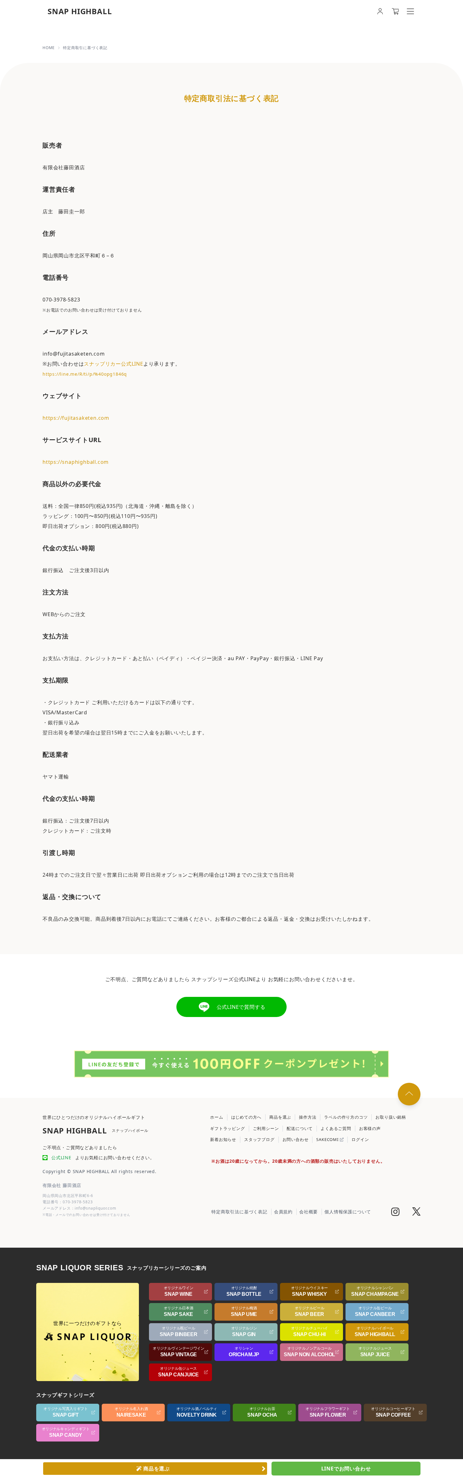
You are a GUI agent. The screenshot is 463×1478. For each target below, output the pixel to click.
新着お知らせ (223, 1139)
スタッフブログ (259, 1139)
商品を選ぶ (280, 1117)
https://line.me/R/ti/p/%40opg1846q (85, 374)
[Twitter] (416, 1212)
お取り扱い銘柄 (390, 1117)
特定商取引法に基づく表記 (239, 1212)
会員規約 (283, 1212)
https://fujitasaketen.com (76, 417)
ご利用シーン (266, 1128)
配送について (300, 1128)
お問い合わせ (296, 1139)
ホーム (216, 1117)
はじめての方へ (246, 1117)
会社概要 (308, 1212)
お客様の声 (370, 1128)
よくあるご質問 (336, 1128)
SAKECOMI (328, 1139)
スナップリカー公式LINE (113, 363)
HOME (49, 47)
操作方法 (307, 1117)
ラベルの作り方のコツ (346, 1117)
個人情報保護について (347, 1212)
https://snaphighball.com (76, 461)
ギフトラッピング (227, 1128)
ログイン (360, 1139)
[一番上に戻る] (409, 1094)
